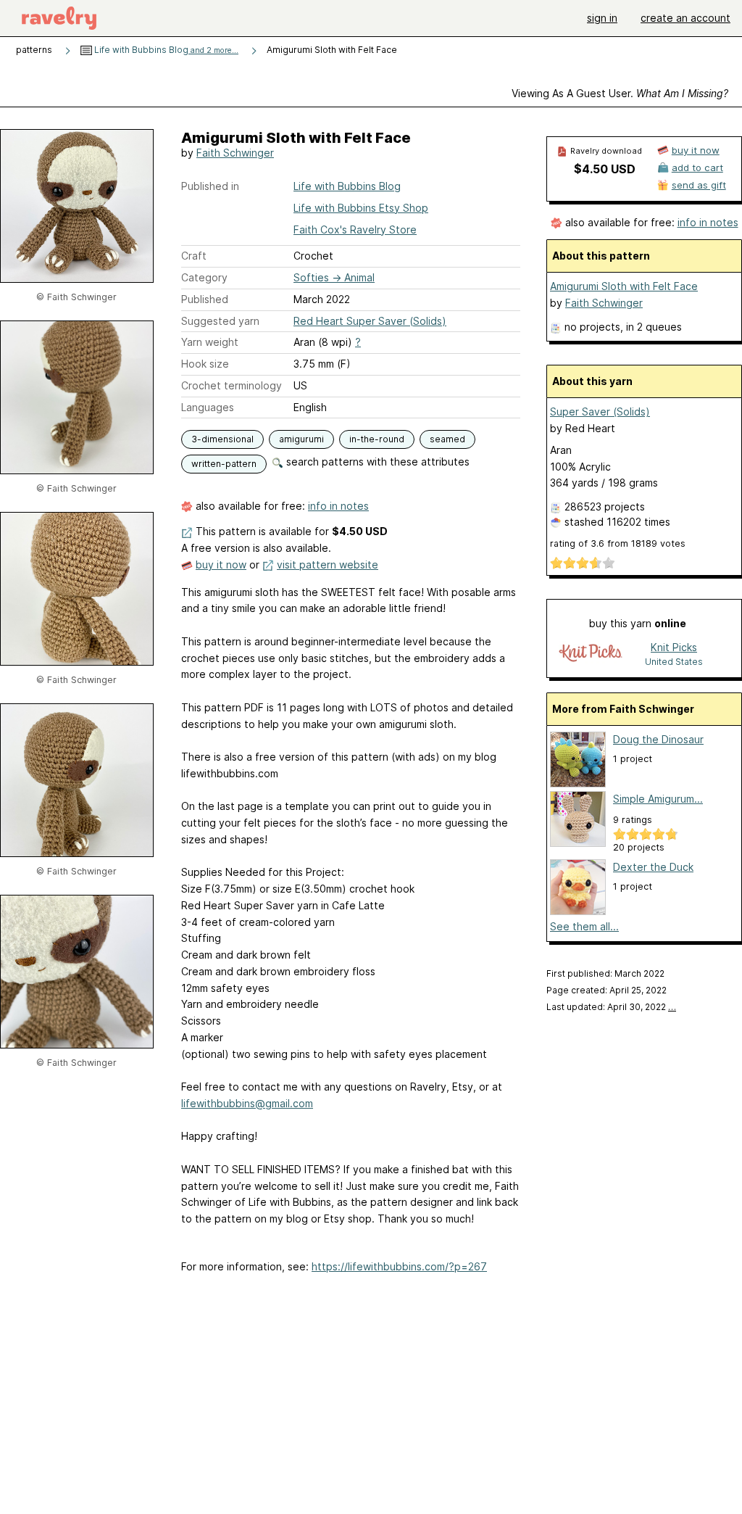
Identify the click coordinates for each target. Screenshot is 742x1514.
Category (204, 277)
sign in (602, 18)
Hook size (205, 363)
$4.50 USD (604, 169)
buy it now (221, 564)
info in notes (338, 506)
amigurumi (301, 439)
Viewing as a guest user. (620, 93)
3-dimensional (222, 439)
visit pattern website (327, 564)
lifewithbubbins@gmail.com (247, 1103)
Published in (210, 186)
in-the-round (376, 439)
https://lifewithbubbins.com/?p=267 (399, 1266)
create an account (685, 18)
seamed (447, 439)
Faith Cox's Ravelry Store (355, 229)
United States (674, 661)
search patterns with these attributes (376, 461)
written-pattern (224, 463)
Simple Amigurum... (658, 799)
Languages (207, 407)
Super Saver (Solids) (600, 411)
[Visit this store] (590, 653)
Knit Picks (674, 647)
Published (204, 299)
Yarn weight (209, 342)
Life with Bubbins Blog (165, 49)
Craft (194, 255)
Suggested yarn (220, 321)
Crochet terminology (231, 385)
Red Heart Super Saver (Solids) (369, 321)
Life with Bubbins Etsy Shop (360, 208)
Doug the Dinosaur (658, 739)
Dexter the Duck (653, 867)
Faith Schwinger (235, 152)
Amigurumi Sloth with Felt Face (624, 286)
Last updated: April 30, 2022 (611, 1006)
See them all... (584, 926)
